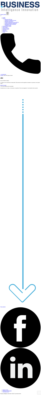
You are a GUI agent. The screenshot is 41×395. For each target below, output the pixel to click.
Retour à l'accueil (3, 85)
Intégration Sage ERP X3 (9, 21)
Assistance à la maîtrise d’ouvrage (10, 20)
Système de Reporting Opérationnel (11, 23)
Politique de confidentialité (7, 390)
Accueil (4, 17)
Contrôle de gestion (8, 25)
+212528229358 (3, 74)
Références (4, 30)
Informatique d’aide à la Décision (10, 24)
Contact (4, 14)
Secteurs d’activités (6, 28)
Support (1, 14)
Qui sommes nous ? (6, 29)
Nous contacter (2, 306)
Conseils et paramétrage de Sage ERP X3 (12, 22)
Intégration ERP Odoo (8, 19)
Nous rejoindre (5, 27)
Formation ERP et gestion (7, 26)
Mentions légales (5, 389)
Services (4, 18)
